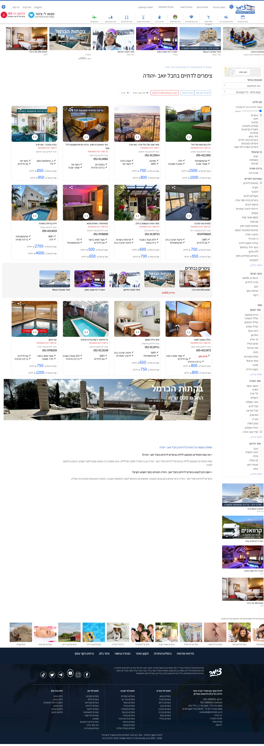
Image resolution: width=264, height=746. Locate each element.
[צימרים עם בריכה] (226, 18)
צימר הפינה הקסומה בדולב (147, 223)
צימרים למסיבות (142, 644)
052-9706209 (49, 350)
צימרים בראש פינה (127, 718)
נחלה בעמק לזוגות (202, 339)
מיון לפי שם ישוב (203, 92)
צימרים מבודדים (69, 644)
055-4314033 (49, 231)
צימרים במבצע (92, 696)
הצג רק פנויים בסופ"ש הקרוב (164, 92)
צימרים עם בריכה (226, 21)
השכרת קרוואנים (145, 7)
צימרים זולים (93, 699)
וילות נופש (58, 696)
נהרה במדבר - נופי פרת (46, 144)
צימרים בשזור (129, 702)
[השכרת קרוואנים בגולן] (243, 537)
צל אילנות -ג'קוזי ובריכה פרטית (94, 339)
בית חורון (93, 155)
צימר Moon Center (212, 51)
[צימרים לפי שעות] (143, 18)
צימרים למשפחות (166, 7)
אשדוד (42, 227)
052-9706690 (101, 234)
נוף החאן (53, 339)
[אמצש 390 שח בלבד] (26, 28)
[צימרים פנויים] (242, 18)
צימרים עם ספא (45, 644)
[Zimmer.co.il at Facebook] (87, 673)
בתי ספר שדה (92, 725)
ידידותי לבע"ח (118, 644)
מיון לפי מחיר (187, 92)
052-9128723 (152, 234)
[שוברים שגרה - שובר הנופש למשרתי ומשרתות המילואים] (175, 18)
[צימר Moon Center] (200, 28)
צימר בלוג (104, 653)
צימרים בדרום (165, 702)
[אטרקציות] (94, 18)
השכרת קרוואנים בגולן (254, 540)
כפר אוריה (41, 346)
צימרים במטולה (128, 709)
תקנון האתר (142, 653)
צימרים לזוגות (186, 7)
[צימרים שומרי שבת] (166, 641)
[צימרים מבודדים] (69, 641)
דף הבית (218, 715)
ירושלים (145, 343)
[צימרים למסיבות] (142, 641)
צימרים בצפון (202, 7)
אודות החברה (216, 718)
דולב (146, 230)
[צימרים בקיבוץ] (110, 18)
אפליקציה (26, 7)
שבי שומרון (195, 151)
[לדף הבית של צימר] (245, 13)
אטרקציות (94, 21)
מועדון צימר (217, 721)
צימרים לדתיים (126, 21)
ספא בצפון (58, 705)
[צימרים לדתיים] (126, 18)
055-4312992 (203, 155)
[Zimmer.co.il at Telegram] (61, 673)
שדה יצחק (195, 346)
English (38, 7)
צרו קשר (15, 7)
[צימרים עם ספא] (45, 641)
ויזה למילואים (175, 21)
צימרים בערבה (164, 709)
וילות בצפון (58, 699)
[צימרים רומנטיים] (239, 641)
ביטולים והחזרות (163, 653)
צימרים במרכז (196, 67)
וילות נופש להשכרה (209, 23)
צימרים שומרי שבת (167, 644)
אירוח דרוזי (159, 21)
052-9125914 (152, 155)
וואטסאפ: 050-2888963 (211, 702)
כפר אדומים (143, 151)
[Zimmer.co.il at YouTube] (69, 670)
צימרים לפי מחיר (191, 644)
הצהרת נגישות (122, 653)
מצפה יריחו (195, 230)
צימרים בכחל (129, 705)
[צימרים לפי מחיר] (191, 641)
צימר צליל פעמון (152, 339)
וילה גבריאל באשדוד (47, 223)
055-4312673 (203, 350)
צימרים (209, 67)
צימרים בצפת (129, 715)
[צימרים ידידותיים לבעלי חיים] (118, 641)
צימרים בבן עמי (128, 712)
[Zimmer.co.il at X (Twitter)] (52, 673)
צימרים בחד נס (128, 699)
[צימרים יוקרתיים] (191, 18)
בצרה (261, 573)
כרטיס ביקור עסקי (84, 653)
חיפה (261, 606)
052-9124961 (101, 159)
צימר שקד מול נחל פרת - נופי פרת (144, 144)
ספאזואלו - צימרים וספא (97, 223)
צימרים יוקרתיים (191, 21)
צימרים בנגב (165, 705)
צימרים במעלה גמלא (126, 728)
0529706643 (204, 234)
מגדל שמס (260, 511)
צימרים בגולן (165, 715)
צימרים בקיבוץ (110, 21)
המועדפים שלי (219, 7)
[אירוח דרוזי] (159, 18)
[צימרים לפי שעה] (215, 641)
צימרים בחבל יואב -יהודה (176, 67)
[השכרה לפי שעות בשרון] (157, 28)
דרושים (219, 724)
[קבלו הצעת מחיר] (40, 17)
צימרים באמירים (128, 696)
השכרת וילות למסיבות (53, 702)
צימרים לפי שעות (143, 21)
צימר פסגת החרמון (126, 51)
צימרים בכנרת (165, 712)
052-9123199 (101, 350)
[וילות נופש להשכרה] (208, 18)
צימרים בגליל (165, 718)
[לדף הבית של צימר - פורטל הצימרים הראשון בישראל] (215, 676)
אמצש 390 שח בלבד (38, 51)
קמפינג (95, 718)
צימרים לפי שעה (215, 644)
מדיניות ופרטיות (185, 653)
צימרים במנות (129, 725)
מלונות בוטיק (57, 709)
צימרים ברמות (129, 721)
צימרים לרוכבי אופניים (89, 721)
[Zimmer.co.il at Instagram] (78, 673)
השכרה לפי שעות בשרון (167, 51)
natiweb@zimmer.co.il (211, 712)
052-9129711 (152, 347)
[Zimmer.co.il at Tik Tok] (43, 673)
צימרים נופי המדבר (202, 223)
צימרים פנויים (243, 21)
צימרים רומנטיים (239, 644)
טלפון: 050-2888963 (212, 699)
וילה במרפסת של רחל (201, 144)
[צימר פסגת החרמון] (113, 28)
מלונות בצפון (57, 712)
